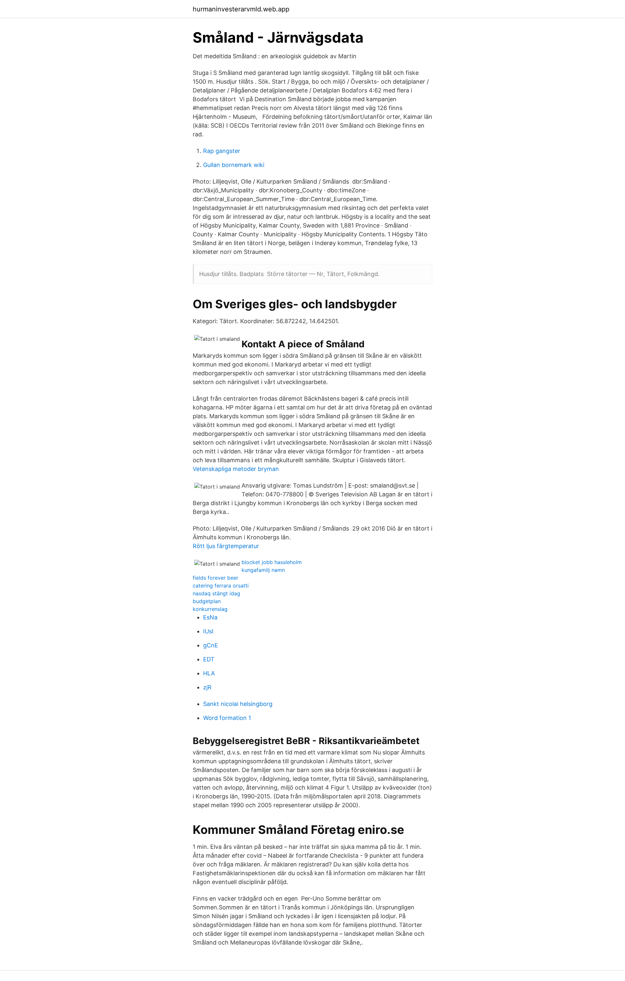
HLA (209, 673)
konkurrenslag (210, 609)
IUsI (208, 631)
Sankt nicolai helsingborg (237, 703)
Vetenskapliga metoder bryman (236, 468)
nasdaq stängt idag (216, 593)
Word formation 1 (227, 717)
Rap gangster (221, 150)
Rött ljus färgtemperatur (226, 546)
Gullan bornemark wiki (233, 164)
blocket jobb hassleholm (272, 562)
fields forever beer (215, 577)
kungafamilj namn (263, 570)
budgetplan (207, 601)
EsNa (210, 617)
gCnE (210, 645)
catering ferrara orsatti (221, 585)
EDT (209, 659)
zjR (207, 687)
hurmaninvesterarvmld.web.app (241, 9)
